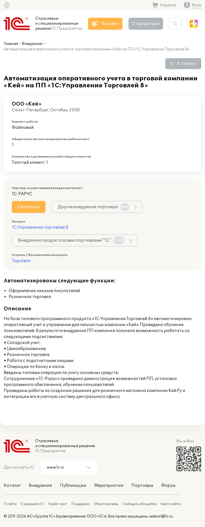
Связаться (29, 206)
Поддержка (80, 504)
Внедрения (32, 44)
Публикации (73, 485)
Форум (168, 485)
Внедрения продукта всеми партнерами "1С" (71, 240)
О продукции (146, 23)
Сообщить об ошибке (139, 504)
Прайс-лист (57, 504)
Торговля (21, 260)
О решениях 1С (32, 504)
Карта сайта (170, 504)
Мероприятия (109, 485)
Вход (196, 5)
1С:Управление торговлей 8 (40, 227)
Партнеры (142, 485)
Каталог (12, 485)
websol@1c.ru (161, 516)
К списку (186, 63)
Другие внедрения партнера (93, 206)
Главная (11, 44)
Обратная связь (106, 504)
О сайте (10, 504)
